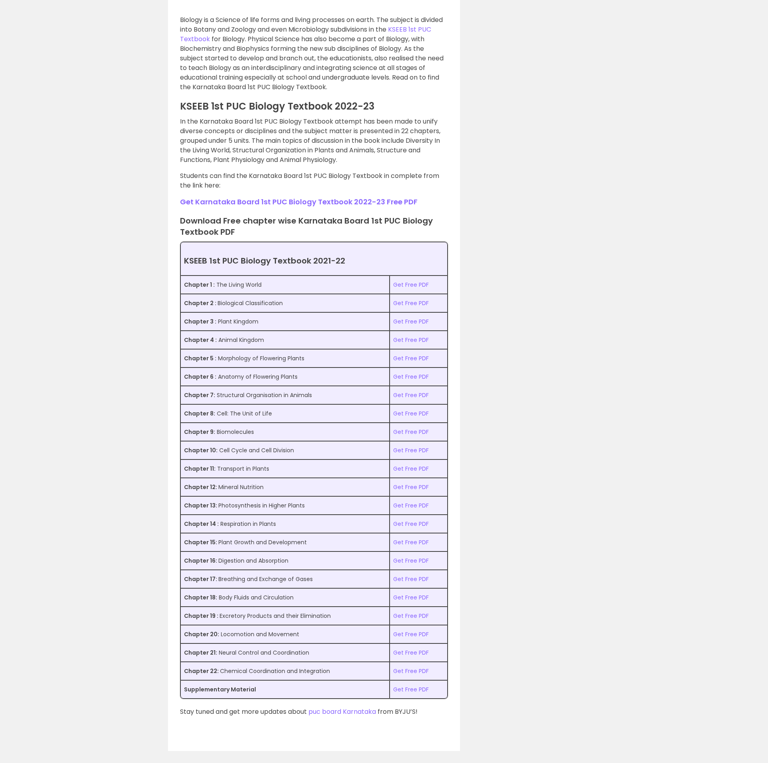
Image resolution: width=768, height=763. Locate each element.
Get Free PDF (411, 285)
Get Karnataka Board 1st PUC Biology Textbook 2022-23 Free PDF (299, 202)
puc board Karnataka (342, 711)
